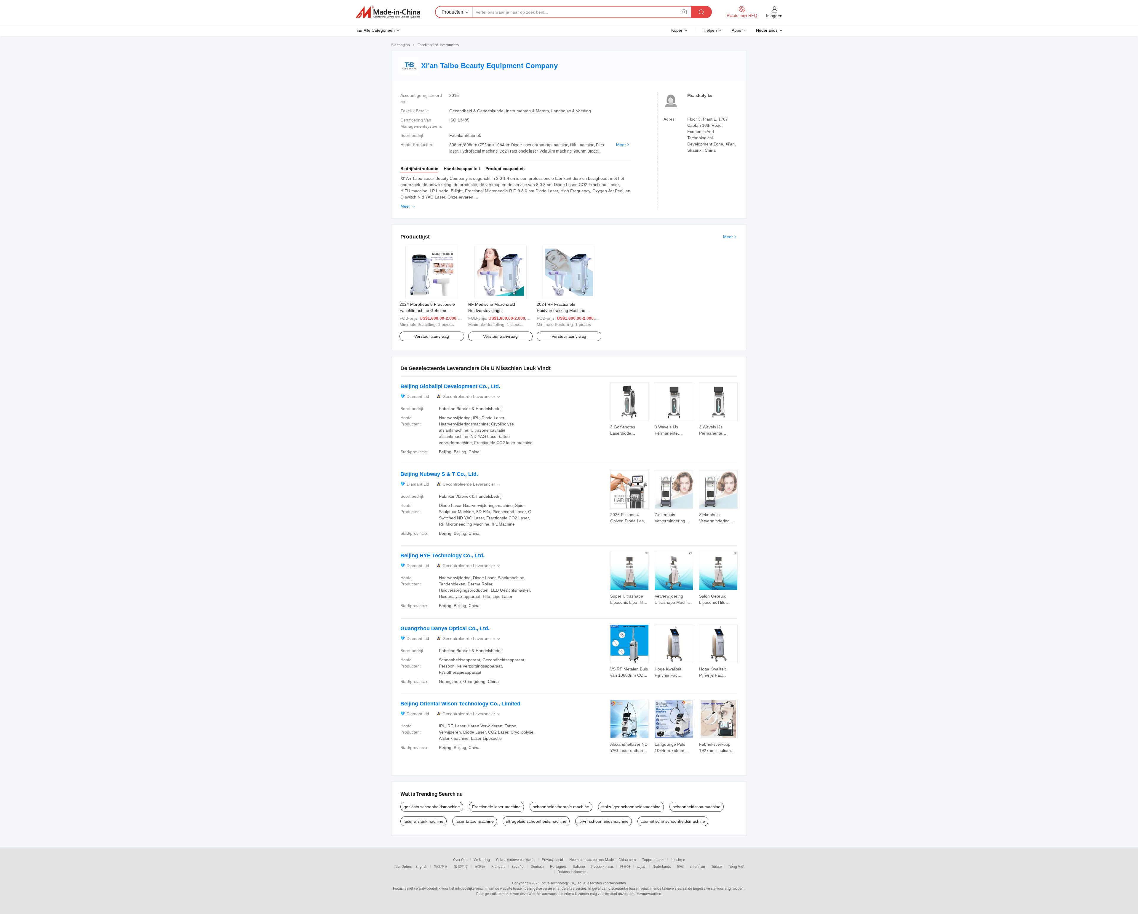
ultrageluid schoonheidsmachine (536, 821)
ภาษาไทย (697, 866)
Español (518, 866)
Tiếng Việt (736, 866)
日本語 (479, 866)
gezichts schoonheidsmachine (432, 806)
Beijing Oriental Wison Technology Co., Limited (460, 704)
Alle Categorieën (379, 30)
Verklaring (482, 859)
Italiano (579, 866)
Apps (736, 30)
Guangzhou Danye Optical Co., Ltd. (445, 628)
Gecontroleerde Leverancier (471, 396)
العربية (641, 866)
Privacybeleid (552, 859)
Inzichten (678, 859)
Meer (621, 144)
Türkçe (716, 866)
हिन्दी (680, 866)
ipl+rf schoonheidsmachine (603, 821)
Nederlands (662, 866)
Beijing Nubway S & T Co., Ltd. (439, 474)
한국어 (625, 866)
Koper (677, 30)
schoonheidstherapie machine (561, 806)
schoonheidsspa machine (696, 806)
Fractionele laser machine (496, 806)
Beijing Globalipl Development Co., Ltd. (450, 386)
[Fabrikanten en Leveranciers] (388, 12)
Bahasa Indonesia (572, 871)
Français (498, 866)
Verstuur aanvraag (431, 336)
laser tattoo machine (474, 821)
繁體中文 (461, 866)
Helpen (710, 30)
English (421, 866)
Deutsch (537, 866)
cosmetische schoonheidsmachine (673, 821)
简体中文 (441, 866)
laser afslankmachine (423, 821)
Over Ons (460, 859)
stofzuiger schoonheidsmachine (631, 806)
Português (558, 866)
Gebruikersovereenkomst (516, 859)
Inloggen (774, 15)
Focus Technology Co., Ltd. (561, 883)
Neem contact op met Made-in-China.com (602, 859)
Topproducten (653, 859)
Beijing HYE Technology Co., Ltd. (442, 555)
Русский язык (602, 866)
